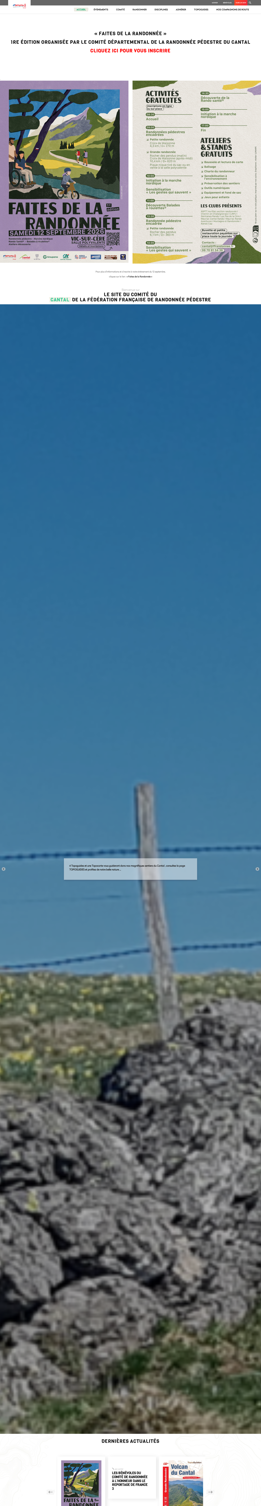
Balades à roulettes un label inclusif (130, 1496)
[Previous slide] (3, 869)
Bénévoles (227, 3)
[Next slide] (257, 869)
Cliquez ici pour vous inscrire (130, 51)
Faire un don (241, 3)
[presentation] (50, 1492)
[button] (250, 2)
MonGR (215, 3)
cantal (120, 1490)
